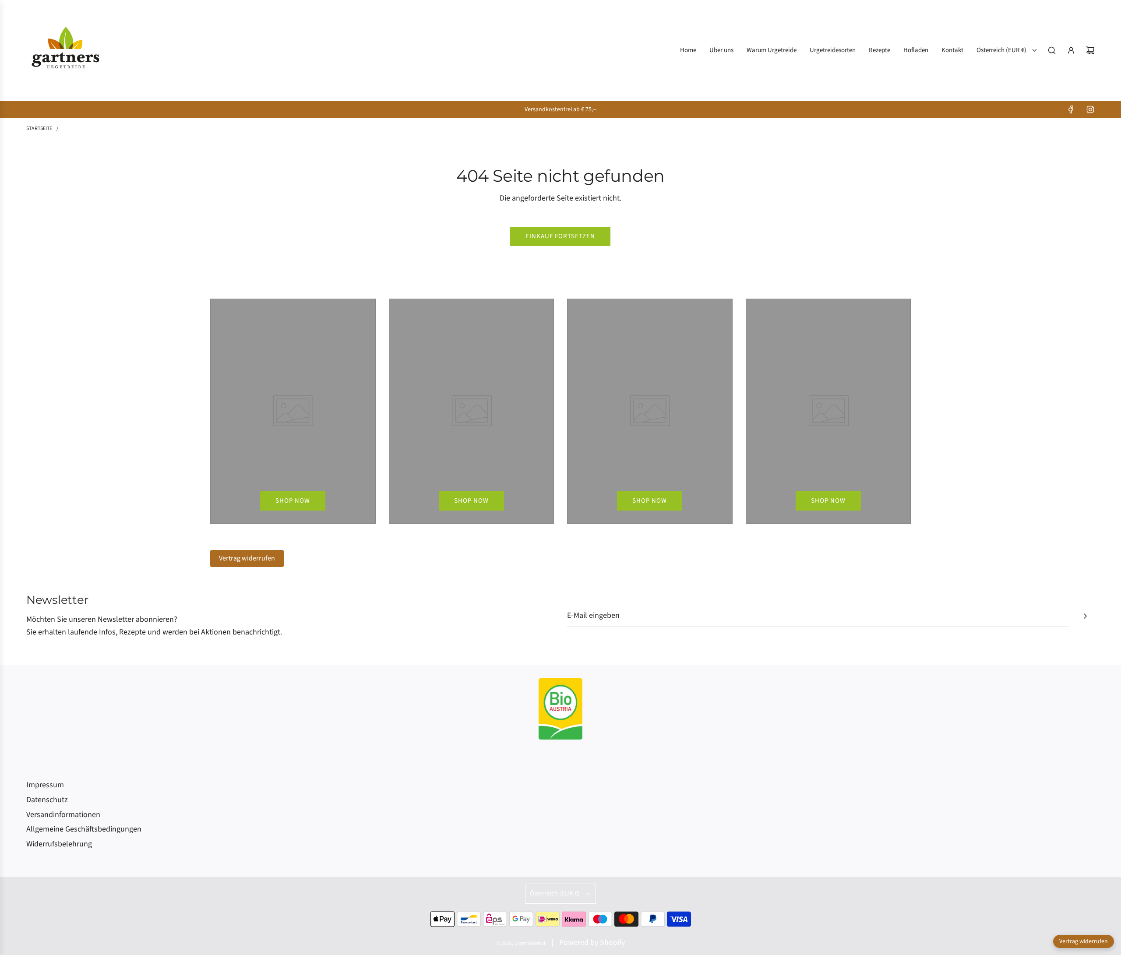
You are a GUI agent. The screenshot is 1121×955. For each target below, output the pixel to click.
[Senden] (1085, 616)
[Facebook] (1071, 109)
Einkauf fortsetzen (560, 236)
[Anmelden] (1071, 50)
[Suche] (1051, 50)
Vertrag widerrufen (247, 558)
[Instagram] (1090, 109)
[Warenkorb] (1090, 50)
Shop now (292, 500)
